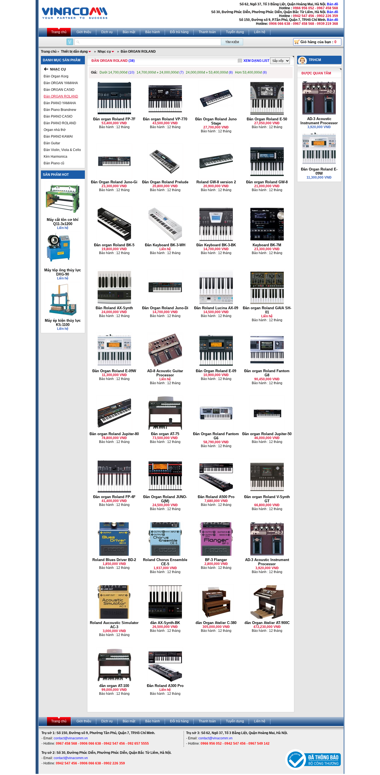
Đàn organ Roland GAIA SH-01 (267, 310)
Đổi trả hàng (179, 32)
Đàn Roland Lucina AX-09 (216, 308)
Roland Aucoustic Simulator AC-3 (114, 625)
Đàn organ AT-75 (165, 434)
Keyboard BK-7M (267, 245)
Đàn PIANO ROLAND (60, 123)
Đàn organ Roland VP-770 (165, 119)
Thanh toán (207, 32)
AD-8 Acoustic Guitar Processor (165, 373)
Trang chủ (58, 32)
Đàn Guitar (52, 143)
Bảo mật (129, 32)
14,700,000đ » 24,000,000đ (160, 72)
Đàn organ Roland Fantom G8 (267, 373)
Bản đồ (332, 4)
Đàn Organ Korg (56, 76)
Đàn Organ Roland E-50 (267, 119)
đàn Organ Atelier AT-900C (267, 623)
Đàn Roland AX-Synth (114, 308)
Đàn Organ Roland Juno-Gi (114, 182)
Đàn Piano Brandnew (60, 110)
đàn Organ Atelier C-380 (216, 623)
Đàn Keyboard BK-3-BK (216, 245)
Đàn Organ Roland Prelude (165, 182)
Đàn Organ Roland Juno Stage (216, 121)
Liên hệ (259, 32)
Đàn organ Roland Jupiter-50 (267, 434)
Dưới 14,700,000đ (117, 72)
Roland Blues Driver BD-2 (114, 560)
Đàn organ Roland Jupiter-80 (114, 434)
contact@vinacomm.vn (71, 738)
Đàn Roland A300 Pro (165, 686)
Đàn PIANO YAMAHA (60, 103)
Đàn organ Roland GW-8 (267, 182)
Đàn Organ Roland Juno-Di (165, 308)
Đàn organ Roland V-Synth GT (267, 499)
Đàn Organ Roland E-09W (114, 371)
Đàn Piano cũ (54, 163)
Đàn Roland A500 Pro (216, 497)
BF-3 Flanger (216, 560)
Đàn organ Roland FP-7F (114, 119)
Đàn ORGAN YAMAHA (61, 83)
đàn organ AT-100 (114, 686)
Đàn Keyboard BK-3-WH (165, 245)
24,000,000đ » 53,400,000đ (209, 72)
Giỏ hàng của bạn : (318, 42)
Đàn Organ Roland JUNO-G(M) (165, 499)
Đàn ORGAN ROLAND (61, 96)
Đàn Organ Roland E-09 (216, 371)
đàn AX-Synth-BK (165, 623)
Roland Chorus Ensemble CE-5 (165, 562)
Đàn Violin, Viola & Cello (62, 150)
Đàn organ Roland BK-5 (114, 245)
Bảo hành (152, 32)
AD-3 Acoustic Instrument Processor (267, 562)
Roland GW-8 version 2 (216, 182)
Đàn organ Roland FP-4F (114, 497)
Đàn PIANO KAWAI (58, 136)
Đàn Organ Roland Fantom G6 (216, 436)
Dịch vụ (107, 32)
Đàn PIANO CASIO (58, 116)
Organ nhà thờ (55, 130)
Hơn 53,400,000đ (251, 72)
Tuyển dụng (235, 32)
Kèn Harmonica (55, 157)
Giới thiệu (84, 32)
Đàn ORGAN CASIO (59, 90)
